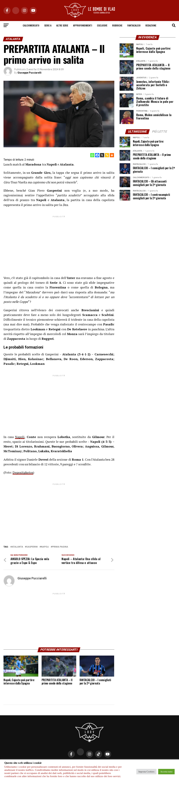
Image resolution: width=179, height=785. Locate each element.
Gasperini (32, 547)
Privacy (59, 764)
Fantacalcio (134, 25)
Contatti (72, 764)
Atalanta (17, 547)
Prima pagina (60, 547)
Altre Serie (62, 25)
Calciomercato (31, 25)
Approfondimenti (82, 25)
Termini (120, 764)
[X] (102, 155)
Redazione (150, 25)
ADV (98, 764)
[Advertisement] (58, 242)
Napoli (19, 437)
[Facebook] (97, 155)
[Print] (112, 155)
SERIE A (47, 25)
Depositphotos (23, 472)
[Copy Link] (107, 155)
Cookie (108, 764)
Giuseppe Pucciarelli (29, 72)
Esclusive (102, 25)
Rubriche (117, 25)
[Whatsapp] (92, 155)
